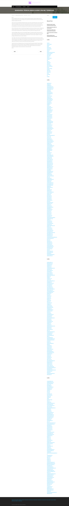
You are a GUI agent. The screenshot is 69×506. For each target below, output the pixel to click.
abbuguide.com (49, 120)
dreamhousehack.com (50, 230)
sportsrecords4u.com (50, 159)
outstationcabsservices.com (51, 225)
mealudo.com (49, 447)
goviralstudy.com (49, 357)
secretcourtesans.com (50, 86)
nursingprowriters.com (50, 466)
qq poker (48, 76)
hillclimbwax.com (49, 484)
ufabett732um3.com (50, 187)
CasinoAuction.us (49, 346)
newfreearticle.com (49, 427)
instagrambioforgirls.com (50, 434)
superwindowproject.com (50, 352)
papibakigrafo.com (49, 353)
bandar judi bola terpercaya (51, 52)
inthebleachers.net (49, 364)
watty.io (48, 398)
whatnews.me (49, 194)
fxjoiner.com (48, 240)
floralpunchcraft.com (50, 443)
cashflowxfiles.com (49, 435)
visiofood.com (49, 204)
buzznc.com (48, 239)
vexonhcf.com (49, 279)
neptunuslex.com (49, 269)
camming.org (49, 90)
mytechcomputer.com (50, 252)
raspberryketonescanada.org (51, 217)
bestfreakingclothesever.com (51, 463)
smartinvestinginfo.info (50, 182)
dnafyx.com (48, 113)
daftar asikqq (49, 62)
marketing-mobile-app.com (51, 442)
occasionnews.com (49, 486)
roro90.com (48, 390)
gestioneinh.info (49, 197)
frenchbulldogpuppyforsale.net (51, 367)
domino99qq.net (49, 385)
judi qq (48, 46)
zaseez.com (48, 94)
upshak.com (48, 458)
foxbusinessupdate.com (50, 450)
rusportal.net (48, 397)
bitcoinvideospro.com (50, 404)
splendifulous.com (49, 158)
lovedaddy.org (49, 451)
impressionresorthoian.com (51, 462)
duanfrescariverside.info (50, 175)
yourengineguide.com (50, 223)
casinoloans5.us (49, 345)
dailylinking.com (49, 112)
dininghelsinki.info (49, 174)
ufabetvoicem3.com (49, 167)
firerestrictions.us (49, 320)
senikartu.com (49, 396)
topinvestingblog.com (50, 292)
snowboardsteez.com (50, 433)
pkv (47, 60)
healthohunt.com (49, 180)
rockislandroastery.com (50, 246)
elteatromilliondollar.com (50, 414)
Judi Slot (26, 15)
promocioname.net (49, 315)
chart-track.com (49, 313)
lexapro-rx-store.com (50, 365)
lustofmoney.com (49, 487)
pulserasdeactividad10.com (51, 360)
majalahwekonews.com (50, 382)
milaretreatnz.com (49, 302)
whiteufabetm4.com (49, 172)
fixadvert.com (49, 276)
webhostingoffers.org (50, 122)
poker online (48, 55)
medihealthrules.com (50, 218)
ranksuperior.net (49, 479)
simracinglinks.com (49, 284)
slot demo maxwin (49, 68)
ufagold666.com (49, 208)
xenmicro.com (49, 106)
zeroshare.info (49, 300)
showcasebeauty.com (50, 287)
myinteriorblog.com (49, 209)
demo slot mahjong (49, 66)
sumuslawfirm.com (49, 465)
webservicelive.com (50, 255)
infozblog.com (49, 323)
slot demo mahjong (49, 53)
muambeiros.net (49, 322)
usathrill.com (49, 219)
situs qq (48, 51)
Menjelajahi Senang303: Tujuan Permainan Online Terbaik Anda (51, 30)
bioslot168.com (49, 253)
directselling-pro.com (50, 247)
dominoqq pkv (49, 54)
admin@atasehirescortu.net (19, 15)
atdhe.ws (48, 336)
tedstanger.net (49, 186)
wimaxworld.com (49, 316)
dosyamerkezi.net (49, 285)
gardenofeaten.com (49, 429)
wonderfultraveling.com (50, 314)
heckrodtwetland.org (50, 337)
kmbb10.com (49, 436)
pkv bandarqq (49, 47)
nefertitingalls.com (49, 98)
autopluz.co (48, 277)
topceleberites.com (49, 160)
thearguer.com (49, 441)
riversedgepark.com (50, 93)
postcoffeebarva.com (50, 413)
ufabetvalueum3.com (50, 164)
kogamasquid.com (49, 368)
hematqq (55, 499)
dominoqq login (27, 499)
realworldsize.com (49, 418)
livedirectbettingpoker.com (50, 449)
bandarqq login (20, 500)
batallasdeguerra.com (50, 307)
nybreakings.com (49, 224)
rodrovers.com (49, 137)
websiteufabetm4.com (50, 171)
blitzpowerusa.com (49, 428)
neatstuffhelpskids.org (50, 309)
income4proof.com (49, 100)
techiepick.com (49, 211)
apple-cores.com (49, 359)
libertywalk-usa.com (50, 263)
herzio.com (48, 391)
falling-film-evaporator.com (50, 464)
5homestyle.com (49, 374)
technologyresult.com (50, 121)
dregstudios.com (49, 308)
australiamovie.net (49, 264)
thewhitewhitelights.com (50, 335)
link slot (48, 67)
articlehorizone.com (50, 142)
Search (48, 15)
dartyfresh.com (49, 108)
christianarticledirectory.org (51, 373)
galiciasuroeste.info (49, 306)
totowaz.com (49, 472)
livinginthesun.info (49, 399)
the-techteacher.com (50, 231)
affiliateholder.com (49, 493)
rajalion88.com (49, 91)
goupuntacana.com (49, 92)
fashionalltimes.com (50, 233)
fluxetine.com (49, 342)
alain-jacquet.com (49, 406)
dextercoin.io (49, 372)
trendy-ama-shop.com (50, 202)
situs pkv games (49, 44)
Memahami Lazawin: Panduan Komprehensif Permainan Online (51, 25)
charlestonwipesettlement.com (51, 473)
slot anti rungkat (48, 499)
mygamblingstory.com (50, 381)
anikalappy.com (49, 173)
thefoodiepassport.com (50, 351)
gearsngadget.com (49, 149)
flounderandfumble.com (50, 179)
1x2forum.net (49, 84)
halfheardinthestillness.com (51, 338)
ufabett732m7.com (49, 203)
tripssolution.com (49, 138)
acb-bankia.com (49, 456)
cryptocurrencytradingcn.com (51, 471)
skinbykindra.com (49, 241)
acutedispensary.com (50, 469)
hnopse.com (48, 485)
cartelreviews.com (49, 129)
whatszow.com (49, 123)
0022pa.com (48, 299)
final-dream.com (49, 195)
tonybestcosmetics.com (50, 238)
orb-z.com (48, 421)
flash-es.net (48, 457)
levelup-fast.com (49, 152)
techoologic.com (49, 216)
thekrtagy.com (49, 226)
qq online (48, 59)
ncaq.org (48, 105)
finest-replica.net (49, 196)
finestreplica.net (49, 178)
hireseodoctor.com (49, 150)
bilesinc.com (49, 301)
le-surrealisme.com (49, 286)
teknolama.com (49, 419)
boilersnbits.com (49, 425)
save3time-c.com (49, 278)
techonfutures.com (49, 215)
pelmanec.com (49, 384)
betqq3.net (48, 344)
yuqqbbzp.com (49, 143)
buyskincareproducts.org (50, 366)
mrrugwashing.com (49, 455)
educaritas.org (49, 101)
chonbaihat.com (49, 324)
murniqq (52, 499)
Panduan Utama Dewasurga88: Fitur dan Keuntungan (52, 27)
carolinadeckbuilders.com (50, 291)
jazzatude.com (49, 298)
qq (47, 75)
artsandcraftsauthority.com (50, 254)
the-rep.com (48, 294)
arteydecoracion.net (50, 329)
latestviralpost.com (49, 426)
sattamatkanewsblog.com (50, 470)
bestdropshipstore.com (50, 128)
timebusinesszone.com (50, 488)
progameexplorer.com (50, 245)
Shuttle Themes (17, 504)
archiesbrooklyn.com (50, 321)
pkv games (48, 74)
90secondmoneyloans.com (51, 135)
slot (29, 15)
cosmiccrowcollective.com (50, 405)
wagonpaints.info (49, 189)
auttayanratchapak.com (50, 412)
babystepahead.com (50, 480)
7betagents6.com (49, 144)
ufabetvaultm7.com (49, 165)
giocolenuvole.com (49, 114)
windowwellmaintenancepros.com (52, 492)
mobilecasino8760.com (50, 343)
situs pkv (48, 45)
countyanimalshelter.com (50, 477)
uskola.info (48, 188)
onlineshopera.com (49, 107)
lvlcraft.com (48, 134)
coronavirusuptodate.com (50, 145)
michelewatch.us (49, 271)
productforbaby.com (50, 420)
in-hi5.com (48, 392)
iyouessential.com (49, 115)
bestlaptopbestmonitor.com (51, 331)
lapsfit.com (48, 151)
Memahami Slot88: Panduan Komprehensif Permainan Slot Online (52, 36)
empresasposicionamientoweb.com (52, 237)
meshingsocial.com (49, 440)
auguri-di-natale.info (50, 270)
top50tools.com (49, 293)
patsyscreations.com (50, 99)
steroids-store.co (49, 328)
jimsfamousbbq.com (50, 262)
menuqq (13, 499)
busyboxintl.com (49, 411)
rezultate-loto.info (49, 157)
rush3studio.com (49, 389)
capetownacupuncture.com (51, 403)
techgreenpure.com (49, 127)
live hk (48, 73)
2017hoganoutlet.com (50, 383)
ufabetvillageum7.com (50, 166)
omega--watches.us (50, 272)
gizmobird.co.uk (49, 265)
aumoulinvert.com (49, 350)
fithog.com (48, 330)
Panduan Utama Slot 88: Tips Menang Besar (52, 33)
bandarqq (48, 69)
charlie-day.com (49, 448)
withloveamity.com (49, 116)
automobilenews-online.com (51, 232)
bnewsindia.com (49, 210)
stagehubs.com (49, 83)
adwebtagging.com (49, 478)
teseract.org (48, 201)
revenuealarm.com (49, 248)
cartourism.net (49, 358)
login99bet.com (49, 85)
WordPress (24, 504)
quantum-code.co (49, 193)
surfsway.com (49, 130)
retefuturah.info (49, 181)
